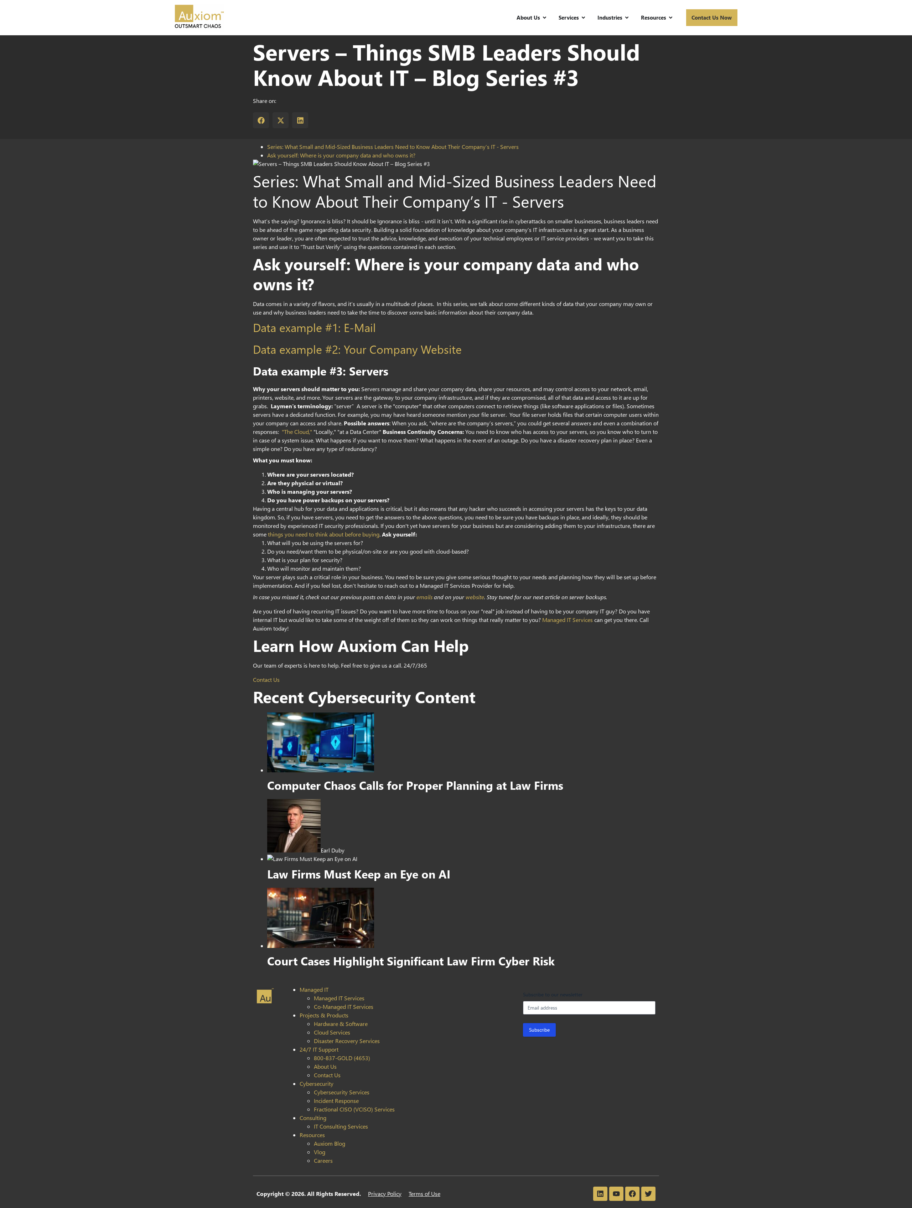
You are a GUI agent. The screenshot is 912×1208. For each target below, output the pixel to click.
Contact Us (266, 679)
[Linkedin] (600, 1194)
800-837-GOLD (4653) (342, 1058)
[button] (261, 120)
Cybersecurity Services (341, 1092)
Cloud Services (332, 1032)
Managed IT (314, 989)
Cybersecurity (316, 1083)
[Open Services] (583, 18)
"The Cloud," (297, 431)
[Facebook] (632, 1194)
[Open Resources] (670, 18)
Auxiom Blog (329, 1143)
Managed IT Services (567, 619)
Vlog (319, 1152)
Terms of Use (424, 1193)
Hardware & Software (341, 1023)
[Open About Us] (544, 18)
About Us (325, 1066)
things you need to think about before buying (323, 534)
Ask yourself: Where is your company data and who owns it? (341, 155)
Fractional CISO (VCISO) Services (354, 1109)
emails (424, 597)
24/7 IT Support (319, 1049)
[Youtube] (616, 1194)
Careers (323, 1160)
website (475, 597)
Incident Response (336, 1100)
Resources (312, 1135)
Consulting (313, 1117)
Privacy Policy (384, 1193)
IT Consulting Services (341, 1126)
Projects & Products (324, 1015)
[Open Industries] (626, 18)
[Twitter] (648, 1194)
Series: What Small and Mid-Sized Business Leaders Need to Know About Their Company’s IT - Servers (393, 146)
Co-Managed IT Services (343, 1006)
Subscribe (539, 1029)
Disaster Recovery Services (347, 1040)
